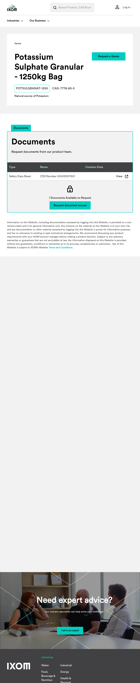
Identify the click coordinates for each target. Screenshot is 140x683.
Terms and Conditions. (61, 247)
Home (18, 43)
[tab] (21, 128)
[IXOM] (19, 7)
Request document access (70, 205)
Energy (64, 672)
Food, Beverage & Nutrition (48, 676)
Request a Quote (108, 56)
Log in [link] (126, 7)
